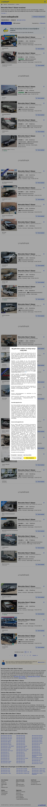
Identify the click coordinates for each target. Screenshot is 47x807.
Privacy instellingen (17, 458)
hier (26, 372)
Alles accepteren (30, 458)
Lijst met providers (27, 455)
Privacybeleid (13, 455)
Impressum (20, 455)
